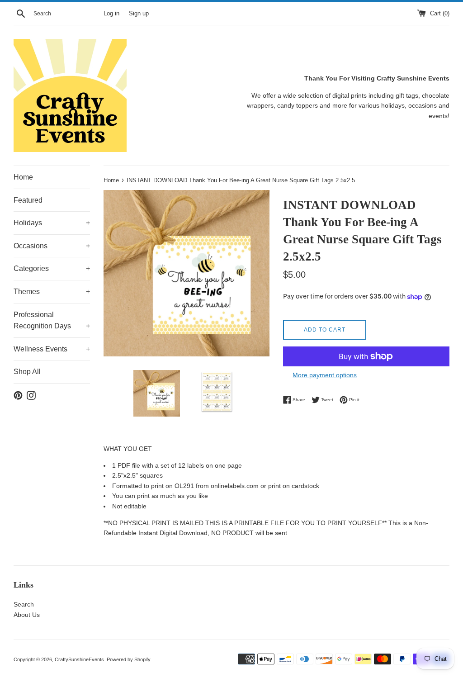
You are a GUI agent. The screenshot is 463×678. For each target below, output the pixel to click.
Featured (28, 200)
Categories (52, 268)
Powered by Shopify (129, 659)
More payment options (325, 375)
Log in (111, 13)
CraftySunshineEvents (79, 659)
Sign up (139, 13)
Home (23, 177)
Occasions (52, 246)
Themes (52, 291)
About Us (27, 614)
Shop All (27, 371)
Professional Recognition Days (52, 320)
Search (24, 604)
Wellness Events (52, 349)
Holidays (52, 223)
